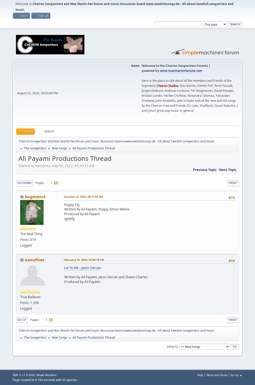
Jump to (172, 346)
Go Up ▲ (236, 375)
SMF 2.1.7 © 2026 (24, 375)
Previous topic (205, 170)
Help (200, 375)
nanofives (34, 260)
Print (233, 183)
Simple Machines (46, 375)
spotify (69, 218)
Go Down (24, 183)
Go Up (21, 320)
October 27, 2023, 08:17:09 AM (83, 196)
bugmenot (35, 196)
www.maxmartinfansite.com (181, 71)
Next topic (228, 170)
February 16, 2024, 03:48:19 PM (84, 260)
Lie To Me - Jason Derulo (82, 268)
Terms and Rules (216, 375)
